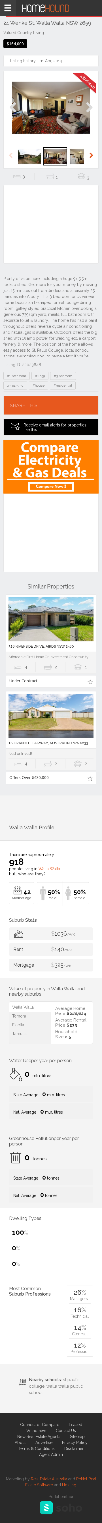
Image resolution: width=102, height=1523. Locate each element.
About (20, 1442)
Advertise (43, 1442)
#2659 (40, 376)
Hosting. (69, 1485)
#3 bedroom (63, 376)
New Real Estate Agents (38, 1436)
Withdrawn (36, 1430)
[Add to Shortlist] (90, 681)
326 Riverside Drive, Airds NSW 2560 (41, 646)
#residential (63, 386)
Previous (10, 160)
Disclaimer (74, 1448)
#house (38, 386)
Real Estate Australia (49, 1479)
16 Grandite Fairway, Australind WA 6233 (48, 743)
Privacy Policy (75, 1442)
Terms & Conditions (36, 1448)
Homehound (51, 8)
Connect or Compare (39, 1424)
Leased (75, 1424)
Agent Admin (51, 1454)
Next (93, 160)
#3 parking (15, 386)
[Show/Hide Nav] (8, 8)
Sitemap (77, 1436)
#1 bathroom (16, 376)
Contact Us (66, 1430)
